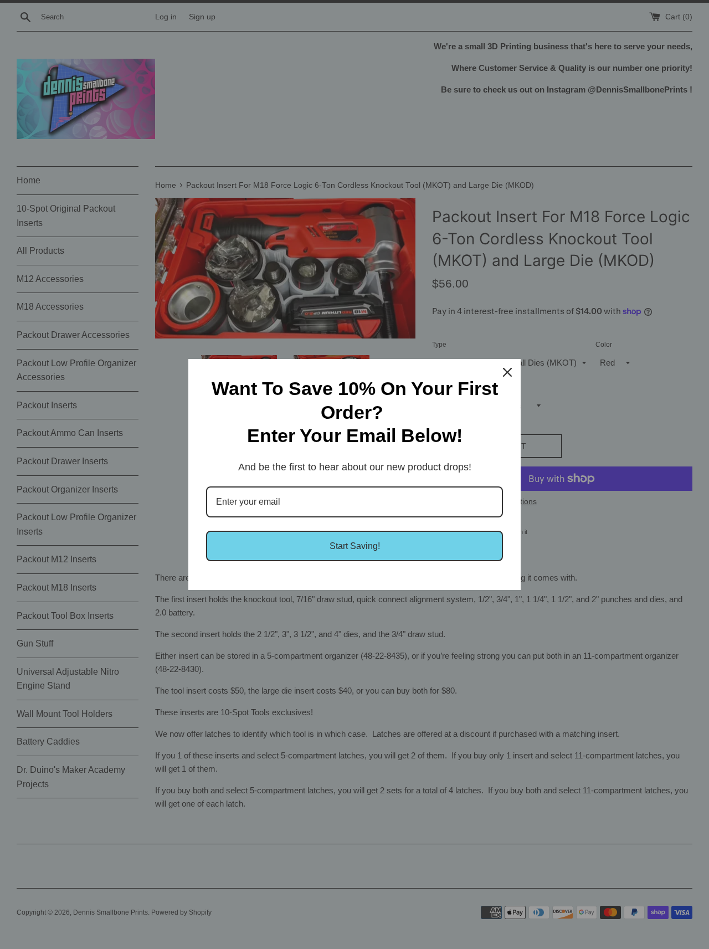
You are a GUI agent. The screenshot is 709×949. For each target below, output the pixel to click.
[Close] (507, 372)
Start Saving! (355, 546)
